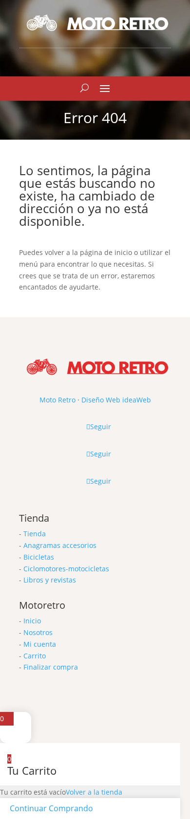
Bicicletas (38, 557)
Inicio (32, 620)
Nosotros (38, 632)
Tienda (34, 533)
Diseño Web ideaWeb (116, 399)
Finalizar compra (50, 667)
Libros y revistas (49, 579)
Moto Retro (57, 399)
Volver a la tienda (94, 792)
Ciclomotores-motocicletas (66, 568)
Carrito (34, 655)
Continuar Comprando (51, 808)
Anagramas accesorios (59, 545)
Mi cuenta (39, 644)
